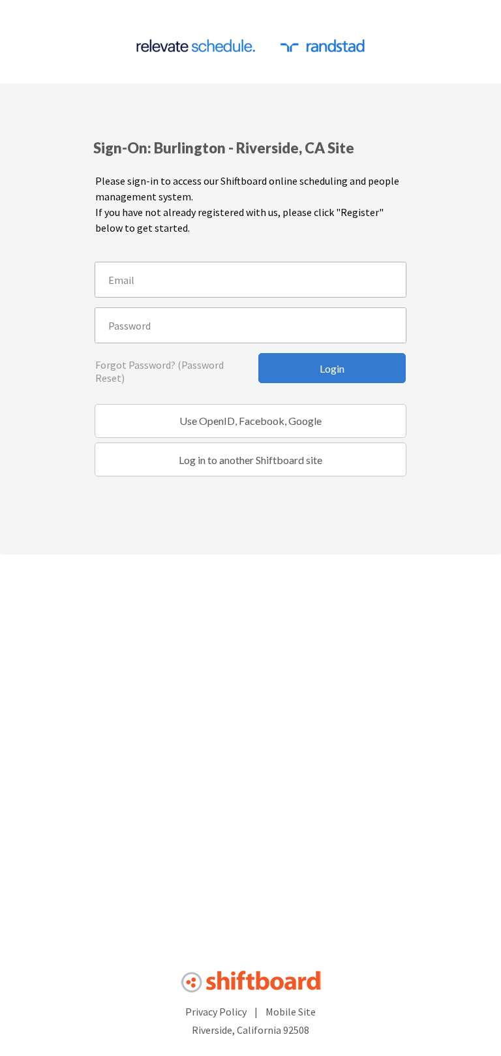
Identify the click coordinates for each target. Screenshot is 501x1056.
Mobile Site (291, 1011)
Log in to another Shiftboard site (250, 460)
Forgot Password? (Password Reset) (159, 371)
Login (332, 368)
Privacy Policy (216, 1011)
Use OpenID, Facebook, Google (250, 420)
